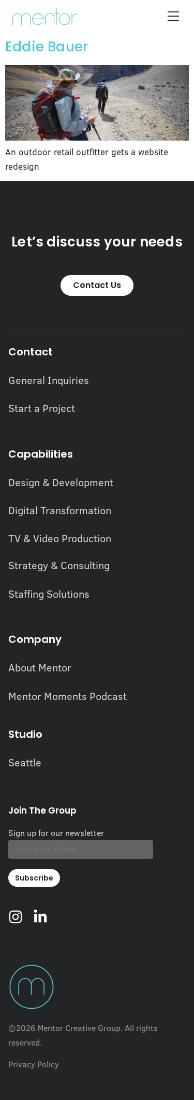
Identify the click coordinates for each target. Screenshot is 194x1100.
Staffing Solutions (48, 593)
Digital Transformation (59, 510)
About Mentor (39, 667)
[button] (173, 16)
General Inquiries (48, 380)
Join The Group (42, 811)
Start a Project (41, 408)
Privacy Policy (33, 1064)
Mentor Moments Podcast (67, 696)
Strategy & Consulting (59, 565)
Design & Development (60, 482)
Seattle (24, 762)
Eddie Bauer (46, 46)
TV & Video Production (59, 538)
